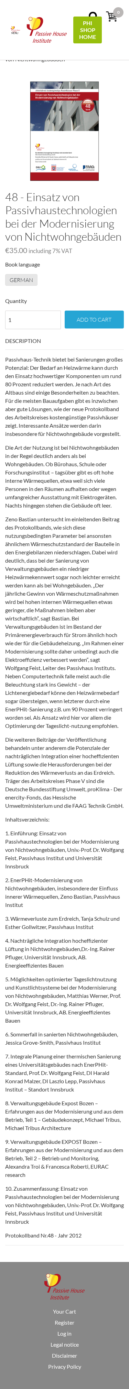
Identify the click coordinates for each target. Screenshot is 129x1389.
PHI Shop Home (87, 30)
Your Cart (64, 1311)
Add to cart (94, 319)
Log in (64, 1333)
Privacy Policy (64, 1366)
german (21, 279)
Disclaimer (64, 1355)
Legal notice (65, 1344)
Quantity (16, 300)
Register (64, 1322)
